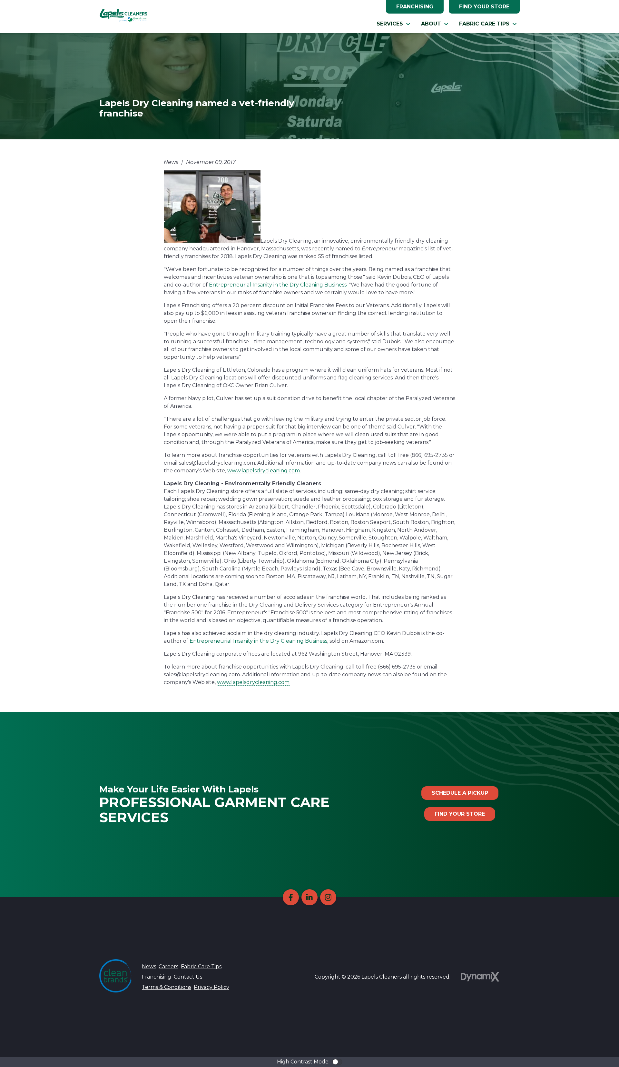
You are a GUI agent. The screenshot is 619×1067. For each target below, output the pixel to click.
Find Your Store (484, 7)
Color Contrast (337, 1062)
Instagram (328, 897)
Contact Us (188, 977)
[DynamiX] (480, 977)
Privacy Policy (211, 987)
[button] (393, 24)
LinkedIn (309, 897)
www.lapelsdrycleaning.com (263, 471)
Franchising (414, 7)
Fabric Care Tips (201, 966)
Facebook (291, 897)
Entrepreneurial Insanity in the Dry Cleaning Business (278, 285)
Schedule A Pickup (460, 793)
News (149, 966)
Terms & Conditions (166, 987)
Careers (168, 966)
